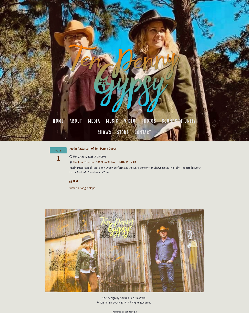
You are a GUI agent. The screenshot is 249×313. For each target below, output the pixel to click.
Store (123, 132)
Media (94, 120)
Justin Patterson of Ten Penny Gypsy (92, 148)
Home (58, 120)
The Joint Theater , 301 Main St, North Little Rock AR (104, 162)
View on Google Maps (82, 188)
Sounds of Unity (179, 120)
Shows (104, 132)
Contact (143, 132)
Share (76, 181)
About (76, 120)
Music (112, 120)
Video (130, 120)
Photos (148, 120)
